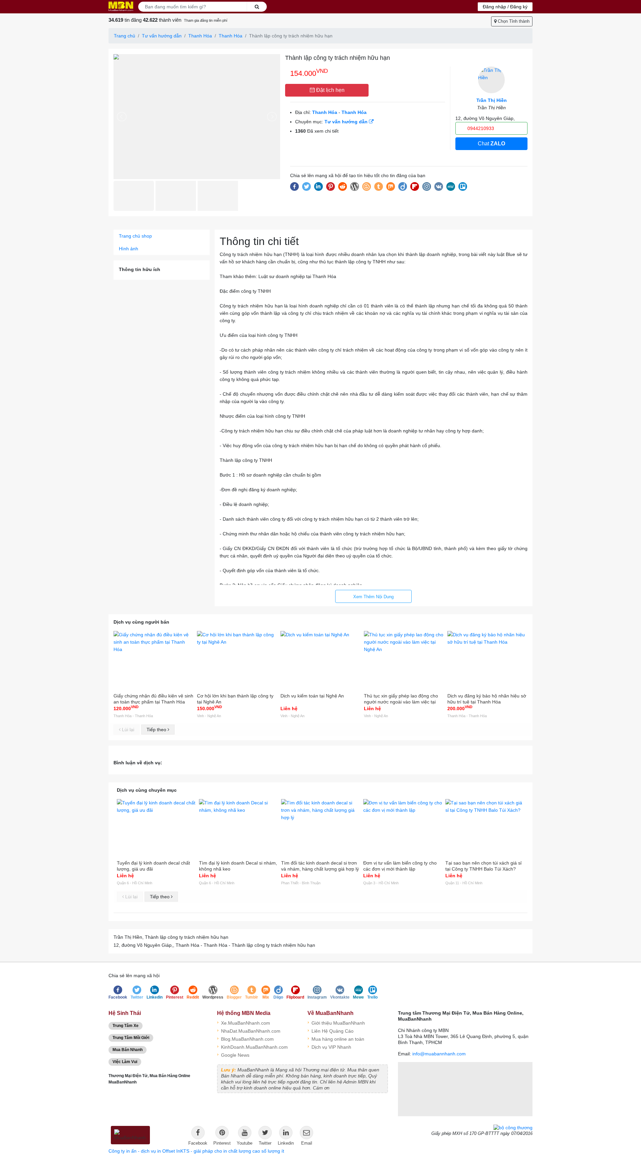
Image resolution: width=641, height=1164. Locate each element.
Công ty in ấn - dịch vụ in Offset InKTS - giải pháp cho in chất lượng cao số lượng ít (196, 1151)
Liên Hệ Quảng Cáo (330, 1030)
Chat (491, 143)
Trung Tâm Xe (126, 1025)
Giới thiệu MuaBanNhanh (336, 1022)
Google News (233, 1054)
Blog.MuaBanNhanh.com (245, 1038)
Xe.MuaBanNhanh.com (243, 1022)
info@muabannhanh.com (439, 1053)
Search (257, 7)
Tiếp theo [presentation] (157, 729)
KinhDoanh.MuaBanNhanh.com (252, 1046)
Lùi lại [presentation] (127, 729)
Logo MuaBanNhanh (121, 6)
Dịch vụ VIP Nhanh (329, 1046)
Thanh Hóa (200, 35)
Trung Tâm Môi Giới (131, 1037)
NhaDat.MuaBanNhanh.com (248, 1030)
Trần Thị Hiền (491, 100)
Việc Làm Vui (125, 1061)
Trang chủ (124, 35)
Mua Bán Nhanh (128, 1049)
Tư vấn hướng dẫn (162, 35)
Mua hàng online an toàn (335, 1038)
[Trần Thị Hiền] (491, 80)
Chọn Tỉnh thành (512, 21)
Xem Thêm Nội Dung (373, 596)
